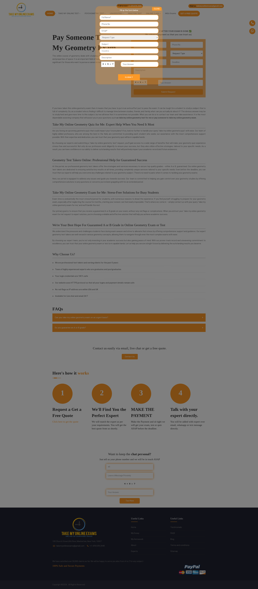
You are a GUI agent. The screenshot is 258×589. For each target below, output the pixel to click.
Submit (129, 77)
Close (157, 9)
